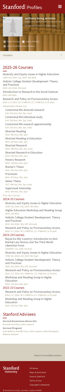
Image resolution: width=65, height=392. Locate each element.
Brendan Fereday (11, 324)
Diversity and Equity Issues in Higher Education (31, 74)
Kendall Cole (21, 331)
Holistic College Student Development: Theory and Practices (30, 82)
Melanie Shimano (11, 334)
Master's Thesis (14, 167)
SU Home (34, 368)
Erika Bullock (9, 331)
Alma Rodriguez (51, 331)
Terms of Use (36, 380)
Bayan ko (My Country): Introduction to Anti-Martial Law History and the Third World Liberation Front (31, 242)
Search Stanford (37, 376)
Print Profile (14, 41)
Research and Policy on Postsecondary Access (30, 99)
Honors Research (15, 159)
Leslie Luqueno (27, 324)
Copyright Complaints (40, 384)
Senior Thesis (13, 181)
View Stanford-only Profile (21, 46)
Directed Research (16, 145)
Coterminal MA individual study (24, 117)
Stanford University (16, 370)
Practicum (11, 174)
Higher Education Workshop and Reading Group (33, 210)
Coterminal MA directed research (24, 110)
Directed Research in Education (23, 152)
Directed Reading (15, 131)
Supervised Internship (18, 188)
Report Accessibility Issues (47, 355)
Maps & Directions (38, 372)
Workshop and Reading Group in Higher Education (28, 278)
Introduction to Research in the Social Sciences (30, 92)
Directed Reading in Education (23, 138)
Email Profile (32, 41)
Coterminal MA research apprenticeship (28, 124)
